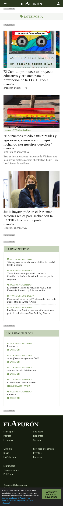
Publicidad (9, 474)
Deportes (38, 435)
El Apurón (9, 84)
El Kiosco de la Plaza (43, 448)
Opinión (8, 448)
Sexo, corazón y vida (18, 386)
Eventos (37, 452)
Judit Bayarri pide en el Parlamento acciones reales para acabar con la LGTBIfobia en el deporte (29, 215)
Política (7, 435)
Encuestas (38, 457)
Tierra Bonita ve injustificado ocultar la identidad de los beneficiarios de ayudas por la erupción (30, 276)
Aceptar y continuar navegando (51, 494)
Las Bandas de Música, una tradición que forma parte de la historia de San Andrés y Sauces (30, 312)
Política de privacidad (19, 500)
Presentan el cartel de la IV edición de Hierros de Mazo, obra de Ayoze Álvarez (31, 300)
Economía (8, 440)
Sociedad (38, 431)
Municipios (9, 431)
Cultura (37, 440)
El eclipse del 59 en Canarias (21, 382)
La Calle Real (10, 457)
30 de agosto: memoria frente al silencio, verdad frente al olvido (31, 263)
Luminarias (12, 346)
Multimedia (9, 465)
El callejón (13, 350)
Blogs (6, 452)
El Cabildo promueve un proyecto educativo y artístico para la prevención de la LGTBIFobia (28, 75)
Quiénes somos (11, 470)
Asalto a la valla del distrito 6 (21, 370)
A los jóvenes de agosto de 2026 (23, 358)
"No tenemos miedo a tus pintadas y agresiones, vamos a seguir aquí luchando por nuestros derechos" (30, 140)
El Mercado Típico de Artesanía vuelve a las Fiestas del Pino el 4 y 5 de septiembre (29, 289)
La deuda (11, 394)
